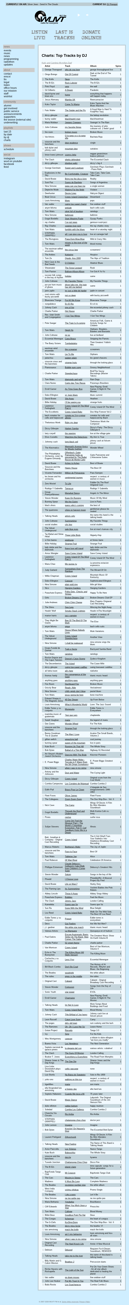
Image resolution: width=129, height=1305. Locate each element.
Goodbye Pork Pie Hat (75, 1215)
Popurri (68, 919)
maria (67, 720)
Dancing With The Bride (76, 755)
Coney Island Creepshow (76, 197)
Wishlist (8, 96)
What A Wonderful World (76, 704)
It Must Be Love (72, 1181)
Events (7, 50)
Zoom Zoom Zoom (73, 799)
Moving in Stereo (72, 1178)
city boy (68, 524)
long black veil (71, 442)
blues (67, 200)
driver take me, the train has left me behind (76, 286)
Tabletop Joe (71, 856)
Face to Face (71, 851)
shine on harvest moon (75, 510)
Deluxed (68, 1250)
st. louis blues (71, 395)
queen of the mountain (75, 743)
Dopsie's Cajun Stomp (75, 659)
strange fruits (71, 362)
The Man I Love (72, 734)
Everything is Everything (76, 1057)
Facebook (9, 164)
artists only (70, 516)
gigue (67, 626)
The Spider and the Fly (75, 110)
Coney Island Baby (73, 412)
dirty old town (71, 1023)
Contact (8, 73)
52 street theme (72, 943)
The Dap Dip (70, 1061)
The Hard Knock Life (74, 1244)
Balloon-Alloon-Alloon (74, 271)
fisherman (69, 1219)
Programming (11, 59)
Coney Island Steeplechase (71, 637)
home (67, 95)
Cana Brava (70, 339)
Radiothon (9, 61)
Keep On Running (73, 498)
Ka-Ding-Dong (71, 1222)
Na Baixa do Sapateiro (75, 1075)
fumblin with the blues (75, 229)
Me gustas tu (71, 564)
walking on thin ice (73, 1079)
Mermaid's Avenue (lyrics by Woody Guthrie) (76, 447)
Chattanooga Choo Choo (76, 1162)
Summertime (71, 521)
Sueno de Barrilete (73, 182)
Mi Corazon (70, 1173)
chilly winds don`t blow (75, 691)
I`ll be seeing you (73, 402)
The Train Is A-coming (75, 323)
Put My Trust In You (74, 1281)
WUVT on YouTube (13, 161)
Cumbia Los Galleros (74, 1109)
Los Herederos (71, 1043)
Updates (8, 64)
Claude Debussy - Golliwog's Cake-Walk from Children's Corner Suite (75, 867)
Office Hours (10, 88)
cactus (68, 817)
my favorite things (73, 127)
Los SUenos (70, 1149)
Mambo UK (70, 99)
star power (69, 992)
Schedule (9, 149)
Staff (6, 93)
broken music (71, 132)
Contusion (69, 987)
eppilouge (69, 540)
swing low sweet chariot (76, 204)
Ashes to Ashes (72, 463)
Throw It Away (71, 893)
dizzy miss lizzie (72, 1226)
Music (7, 53)
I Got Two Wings (72, 316)
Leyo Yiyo (69, 959)
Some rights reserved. (70, 1302)
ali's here (69, 671)
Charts (7, 140)
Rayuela (68, 1030)
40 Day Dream (71, 699)
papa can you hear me (75, 186)
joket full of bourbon (74, 211)
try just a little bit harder (76, 291)
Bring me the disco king (76, 179)
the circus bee (71, 250)
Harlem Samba (72, 428)
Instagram (9, 158)
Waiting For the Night (74, 189)
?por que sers (71, 715)
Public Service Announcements (13, 112)
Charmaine (70, 998)
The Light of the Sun (74, 1270)
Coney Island (71, 576)
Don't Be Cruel (71, 967)
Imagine (68, 1125)
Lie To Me (69, 354)
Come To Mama (72, 104)
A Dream (69, 90)
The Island (70, 663)
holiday (68, 276)
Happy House (71, 468)
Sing (67, 1034)
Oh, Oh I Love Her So (75, 1027)
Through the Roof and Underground (75, 812)
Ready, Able (70, 687)
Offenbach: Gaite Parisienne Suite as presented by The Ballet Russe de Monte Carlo (76, 456)
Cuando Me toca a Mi (74, 1094)
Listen (7, 85)
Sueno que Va (71, 904)
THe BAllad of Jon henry (76, 1014)
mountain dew (71, 149)
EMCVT (7, 76)
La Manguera (71, 931)
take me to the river (74, 1256)
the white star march (74, 927)
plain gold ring (71, 584)
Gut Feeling (70, 923)
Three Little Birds (73, 535)
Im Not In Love (72, 1005)
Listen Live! (40, 35)
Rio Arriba (69, 1114)
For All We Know (72, 300)
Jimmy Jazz (70, 901)
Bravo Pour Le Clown (74, 789)
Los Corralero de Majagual (77, 783)
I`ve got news (71, 222)
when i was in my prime (75, 768)
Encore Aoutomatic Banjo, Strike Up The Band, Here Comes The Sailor (77, 936)
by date (8, 134)
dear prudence (71, 143)
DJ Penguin (112, 4)
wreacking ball (71, 739)
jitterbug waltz (71, 163)
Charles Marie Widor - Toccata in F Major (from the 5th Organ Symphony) (76, 762)
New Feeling (70, 1144)
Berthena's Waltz (72, 847)
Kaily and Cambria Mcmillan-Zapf (57, 63)
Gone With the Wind (74, 908)
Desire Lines (70, 193)
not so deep (70, 295)
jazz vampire (71, 615)
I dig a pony (70, 1194)
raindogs (69, 654)
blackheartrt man (72, 119)
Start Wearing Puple (74, 218)
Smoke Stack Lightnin (75, 611)
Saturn (68, 874)
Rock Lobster (71, 83)
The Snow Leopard (73, 268)
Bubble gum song (73, 367)
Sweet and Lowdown (74, 168)
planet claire (70, 1167)
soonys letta (70, 155)
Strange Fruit (71, 544)
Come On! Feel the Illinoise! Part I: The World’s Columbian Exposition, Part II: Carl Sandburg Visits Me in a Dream (76, 827)
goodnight (69, 973)
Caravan (69, 581)
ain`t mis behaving (73, 1234)
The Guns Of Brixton (74, 1053)
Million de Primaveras (75, 473)
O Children (70, 263)
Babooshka (70, 1152)
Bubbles (68, 897)
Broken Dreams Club (74, 597)
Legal (6, 82)
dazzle (68, 1157)
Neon (67, 79)
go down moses (72, 1277)
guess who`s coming (74, 505)
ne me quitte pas (72, 1198)
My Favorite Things (74, 281)
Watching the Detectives (76, 437)
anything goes (71, 680)
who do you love (72, 69)
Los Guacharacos (73, 1284)
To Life (68, 483)
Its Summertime (72, 889)
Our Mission (10, 90)
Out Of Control (71, 74)
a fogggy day (71, 1089)
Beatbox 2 (69, 1262)
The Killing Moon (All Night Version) (74, 953)
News (7, 56)
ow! (66, 115)
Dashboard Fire (72, 684)
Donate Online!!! (91, 35)
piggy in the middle (73, 976)
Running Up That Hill (74, 746)
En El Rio (69, 304)
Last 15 (7, 131)
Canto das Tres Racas (75, 383)
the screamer (71, 349)
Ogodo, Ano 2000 (73, 258)
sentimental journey (74, 477)
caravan (68, 1039)
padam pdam (71, 358)
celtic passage (71, 1069)
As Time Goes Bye (73, 389)
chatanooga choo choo (75, 1120)
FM (5, 79)
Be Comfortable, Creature (76, 174)
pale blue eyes (71, 529)
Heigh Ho (69, 330)
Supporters (10, 116)
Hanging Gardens (73, 588)
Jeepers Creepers (73, 122)
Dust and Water (72, 773)
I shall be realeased (74, 643)
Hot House (70, 311)
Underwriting (11, 122)
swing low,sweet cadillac (76, 667)
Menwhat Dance (72, 493)
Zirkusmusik (70, 1137)
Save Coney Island (73, 553)
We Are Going (71, 502)
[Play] (78, 14)
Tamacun (69, 488)
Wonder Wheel (71, 724)
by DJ (6, 137)
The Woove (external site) (17, 119)
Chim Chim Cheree (73, 602)
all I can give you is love (76, 234)
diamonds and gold (73, 379)
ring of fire (69, 307)
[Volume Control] (87, 14)
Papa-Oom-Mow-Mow (74, 239)
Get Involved (10, 108)
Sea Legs (69, 607)
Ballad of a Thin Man (74, 750)
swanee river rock (73, 226)
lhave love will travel (74, 548)
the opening (70, 433)
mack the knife (72, 1229)
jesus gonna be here (74, 695)
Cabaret (68, 981)
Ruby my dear (71, 422)
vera (67, 86)
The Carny (69, 805)
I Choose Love (71, 879)
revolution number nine (75, 1185)
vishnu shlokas (72, 1190)
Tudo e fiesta (71, 649)
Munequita (69, 709)
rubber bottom (71, 1106)
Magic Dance (71, 1100)
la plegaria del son (73, 1048)
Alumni (7, 105)
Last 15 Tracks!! (64, 35)
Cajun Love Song (73, 1019)
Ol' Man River (71, 860)
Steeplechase (71, 373)
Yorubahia (69, 1202)
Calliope (68, 1211)
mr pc (67, 335)
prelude (68, 208)
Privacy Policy (84, 1302)
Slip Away (69, 398)
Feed (6, 167)
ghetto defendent (72, 159)
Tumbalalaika (71, 343)
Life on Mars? (71, 884)
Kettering (69, 254)
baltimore (69, 215)
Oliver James (71, 795)
